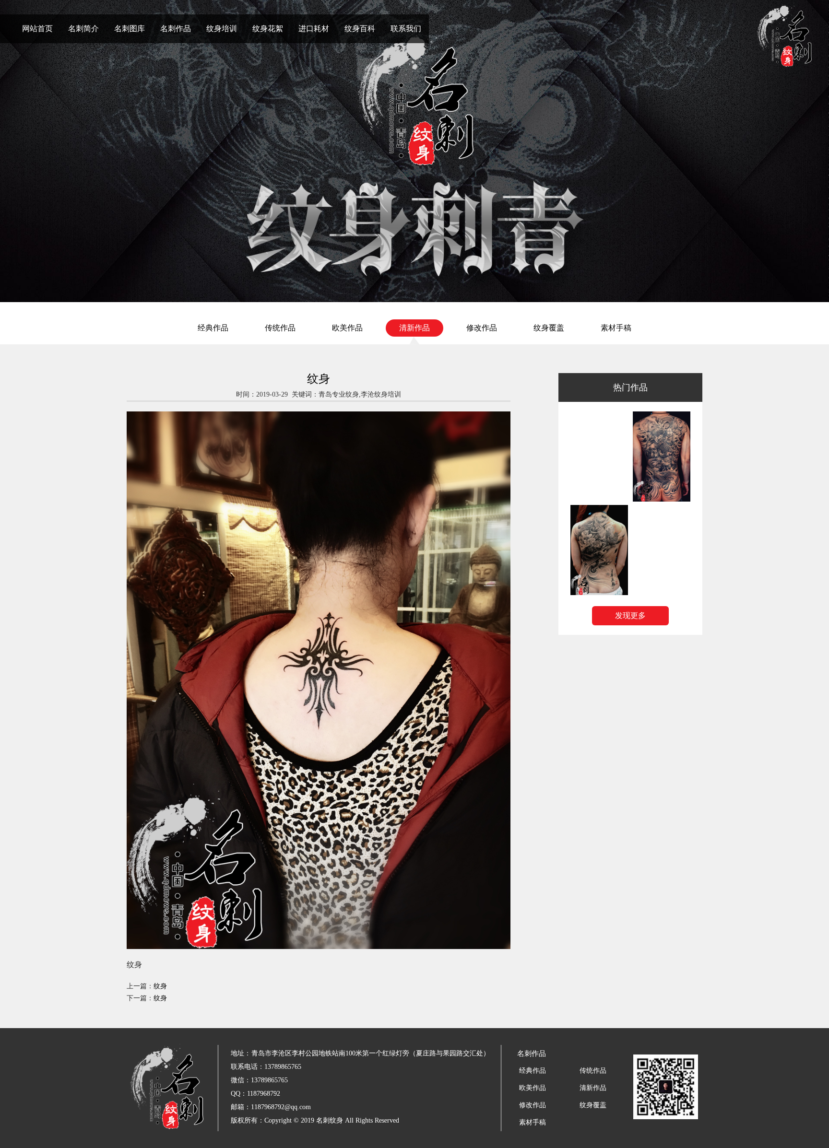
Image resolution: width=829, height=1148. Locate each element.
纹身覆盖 (548, 328)
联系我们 (406, 28)
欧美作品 (347, 328)
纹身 (160, 986)
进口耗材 (313, 28)
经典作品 (213, 328)
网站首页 (37, 28)
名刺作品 (175, 28)
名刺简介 (83, 28)
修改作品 (481, 328)
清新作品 (414, 328)
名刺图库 (129, 28)
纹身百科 (359, 28)
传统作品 (280, 328)
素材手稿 (616, 328)
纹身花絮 (267, 28)
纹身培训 (221, 28)
